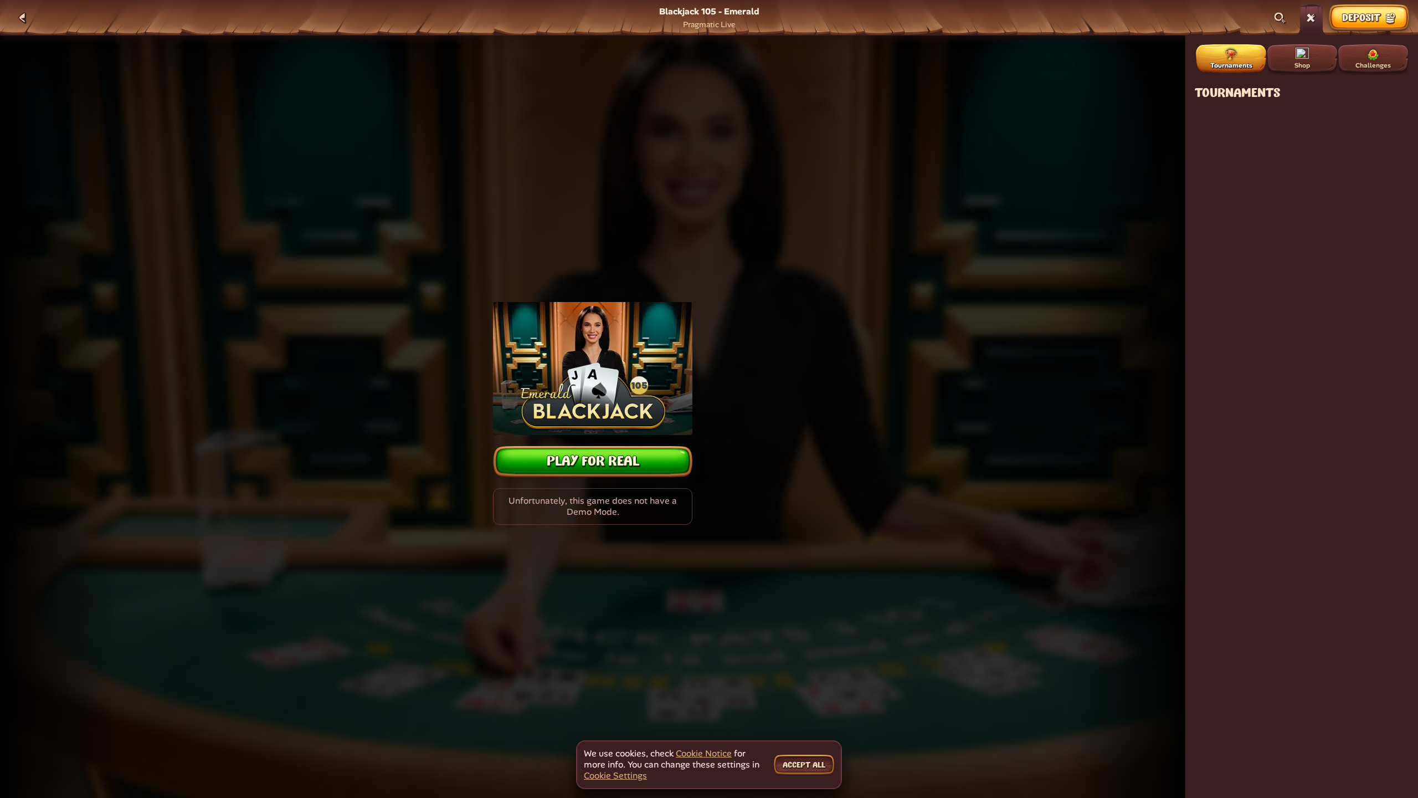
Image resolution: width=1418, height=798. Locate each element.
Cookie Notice (704, 753)
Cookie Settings (615, 776)
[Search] (1280, 17)
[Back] (22, 17)
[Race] (1311, 17)
